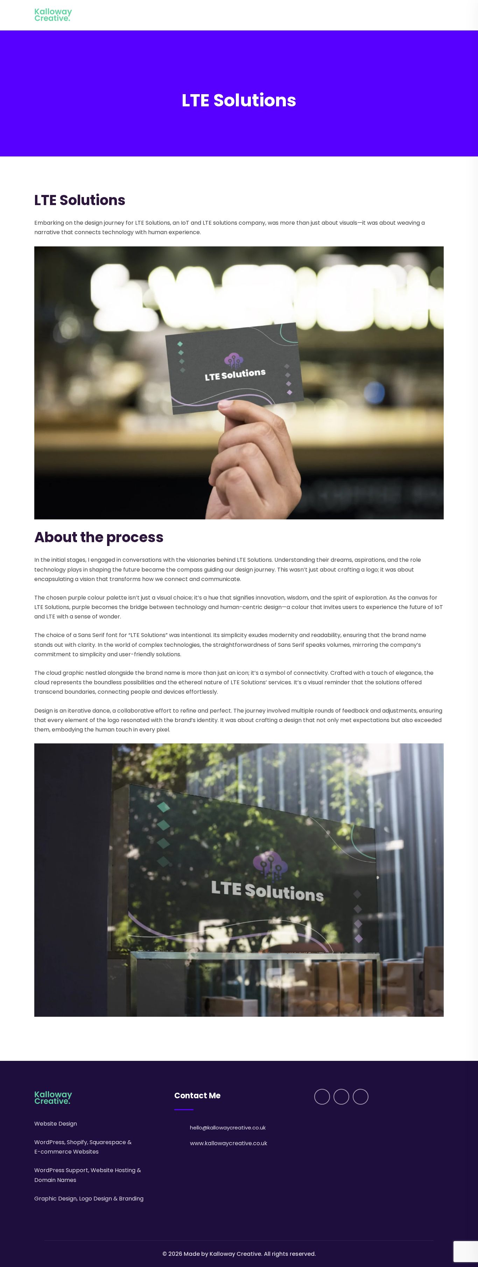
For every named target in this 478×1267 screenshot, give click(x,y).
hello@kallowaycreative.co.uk (228, 1127)
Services (353, 15)
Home (302, 15)
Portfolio (388, 15)
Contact (419, 15)
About (326, 15)
